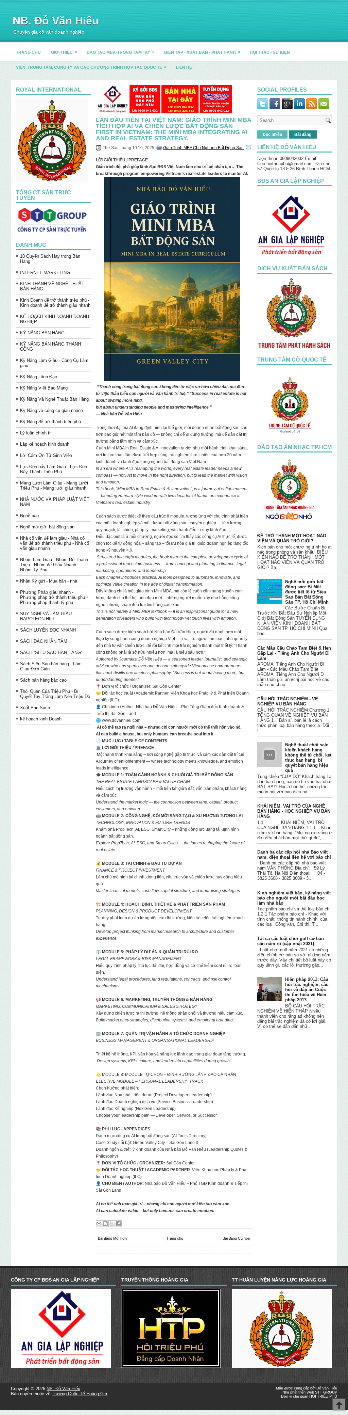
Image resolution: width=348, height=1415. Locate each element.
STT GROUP (326, 1392)
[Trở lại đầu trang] (339, 1405)
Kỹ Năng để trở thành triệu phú (50, 421)
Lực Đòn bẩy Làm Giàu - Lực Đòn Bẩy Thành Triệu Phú (53, 469)
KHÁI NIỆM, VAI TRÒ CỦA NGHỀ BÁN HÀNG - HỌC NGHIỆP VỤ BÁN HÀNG (293, 811)
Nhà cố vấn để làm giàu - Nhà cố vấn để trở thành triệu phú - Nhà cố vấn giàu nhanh (54, 543)
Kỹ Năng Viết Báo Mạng (44, 388)
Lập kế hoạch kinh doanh (44, 444)
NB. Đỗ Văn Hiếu (56, 21)
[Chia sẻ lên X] (111, 1223)
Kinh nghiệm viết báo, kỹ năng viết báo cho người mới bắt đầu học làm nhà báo (294, 898)
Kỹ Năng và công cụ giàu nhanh (51, 410)
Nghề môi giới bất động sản (47, 526)
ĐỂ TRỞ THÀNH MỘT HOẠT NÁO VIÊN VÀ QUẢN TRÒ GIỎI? (291, 538)
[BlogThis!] (105, 1223)
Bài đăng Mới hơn (112, 1238)
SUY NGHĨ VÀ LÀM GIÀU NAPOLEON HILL (46, 616)
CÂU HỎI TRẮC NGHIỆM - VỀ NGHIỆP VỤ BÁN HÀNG (287, 701)
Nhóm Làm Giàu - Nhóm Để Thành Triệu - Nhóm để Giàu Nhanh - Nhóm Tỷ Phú (54, 564)
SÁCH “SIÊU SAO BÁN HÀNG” (51, 652)
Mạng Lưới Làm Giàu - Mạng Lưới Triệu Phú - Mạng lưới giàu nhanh (54, 485)
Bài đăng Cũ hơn (236, 1238)
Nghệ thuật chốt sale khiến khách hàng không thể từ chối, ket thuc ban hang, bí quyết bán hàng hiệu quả (308, 757)
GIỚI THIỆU (64, 52)
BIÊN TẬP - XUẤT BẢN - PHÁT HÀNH (202, 52)
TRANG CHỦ (28, 52)
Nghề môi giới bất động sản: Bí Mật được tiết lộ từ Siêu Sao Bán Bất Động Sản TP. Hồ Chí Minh (307, 592)
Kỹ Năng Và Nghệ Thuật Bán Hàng (54, 399)
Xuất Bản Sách (35, 707)
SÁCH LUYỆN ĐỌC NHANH (48, 630)
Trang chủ (174, 1238)
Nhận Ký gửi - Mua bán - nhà (48, 581)
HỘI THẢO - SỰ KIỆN (270, 52)
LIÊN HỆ (184, 67)
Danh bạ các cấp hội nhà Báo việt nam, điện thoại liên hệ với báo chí (294, 854)
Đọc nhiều (272, 134)
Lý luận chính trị (36, 432)
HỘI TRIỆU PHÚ (323, 1396)
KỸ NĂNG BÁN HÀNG (42, 332)
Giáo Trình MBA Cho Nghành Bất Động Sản (203, 147)
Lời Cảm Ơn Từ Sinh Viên (46, 455)
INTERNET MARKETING (45, 272)
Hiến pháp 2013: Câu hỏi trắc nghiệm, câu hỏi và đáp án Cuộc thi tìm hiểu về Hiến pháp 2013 (307, 989)
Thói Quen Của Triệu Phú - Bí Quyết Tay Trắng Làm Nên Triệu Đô (55, 694)
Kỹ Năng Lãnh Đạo (38, 376)
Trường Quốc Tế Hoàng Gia (79, 1393)
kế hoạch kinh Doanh (41, 718)
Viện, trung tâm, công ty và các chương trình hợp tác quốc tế (91, 67)
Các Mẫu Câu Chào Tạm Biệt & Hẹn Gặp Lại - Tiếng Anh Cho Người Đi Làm (294, 653)
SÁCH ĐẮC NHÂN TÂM (43, 641)
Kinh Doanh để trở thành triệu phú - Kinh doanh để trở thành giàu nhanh (55, 303)
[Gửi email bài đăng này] (98, 1223)
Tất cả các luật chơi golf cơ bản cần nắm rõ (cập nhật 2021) (290, 941)
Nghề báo (29, 515)
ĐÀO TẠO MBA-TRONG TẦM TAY (121, 52)
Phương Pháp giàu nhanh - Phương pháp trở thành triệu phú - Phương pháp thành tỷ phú (54, 597)
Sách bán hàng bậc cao (43, 680)
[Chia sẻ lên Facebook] (118, 1223)
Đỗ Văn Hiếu (326, 1388)
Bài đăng (302, 134)
